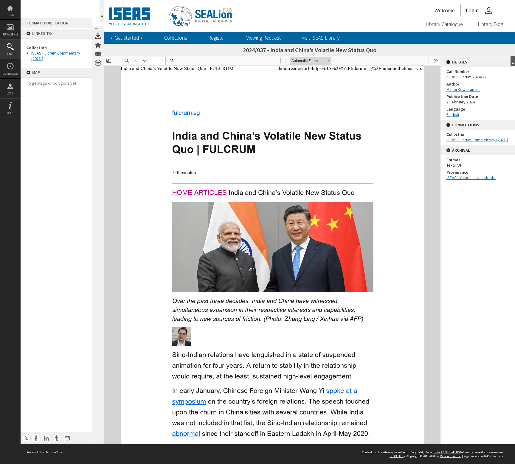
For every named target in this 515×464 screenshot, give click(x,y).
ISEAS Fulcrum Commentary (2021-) (477, 139)
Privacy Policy (35, 452)
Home (10, 15)
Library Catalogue (444, 24)
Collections (175, 38)
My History (10, 74)
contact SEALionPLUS (446, 452)
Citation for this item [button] (98, 62)
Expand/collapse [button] (513, 61)
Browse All (10, 34)
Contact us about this (98, 53)
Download (98, 36)
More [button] (10, 113)
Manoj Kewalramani (463, 89)
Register (216, 38)
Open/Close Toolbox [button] (102, 11)
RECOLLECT (397, 456)
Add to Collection (98, 45)
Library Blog (490, 24)
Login (10, 93)
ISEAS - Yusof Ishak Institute (471, 177)
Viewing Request (263, 38)
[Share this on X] (26, 435)
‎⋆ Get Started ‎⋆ (126, 38)
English (452, 114)
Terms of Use (54, 452)
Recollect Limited (450, 456)
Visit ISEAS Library (320, 38)
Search (10, 54)
